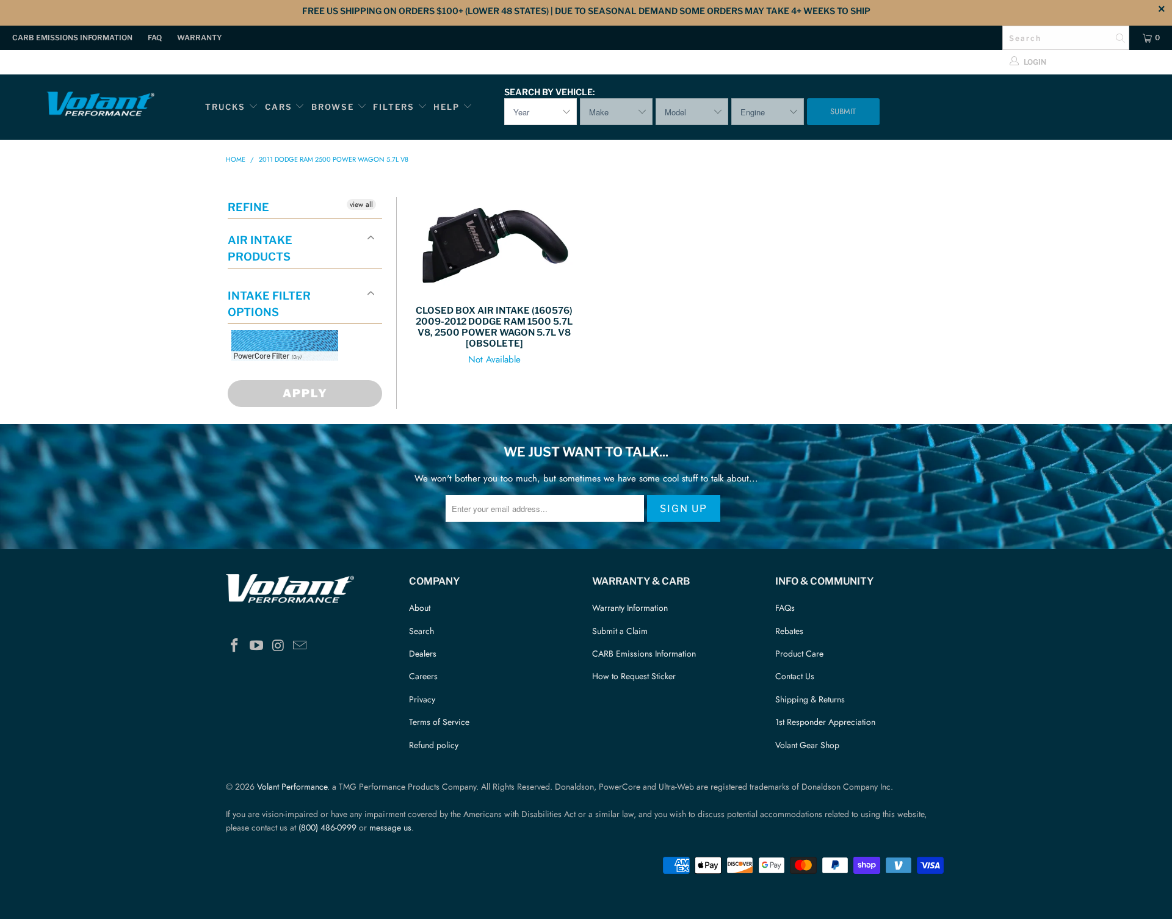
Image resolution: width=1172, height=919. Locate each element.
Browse (332, 107)
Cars (278, 107)
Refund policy (433, 745)
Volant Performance (292, 786)
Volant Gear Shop (807, 745)
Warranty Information (630, 608)
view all (361, 204)
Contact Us (794, 676)
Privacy (422, 699)
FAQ (155, 37)
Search (421, 631)
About (419, 608)
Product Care (799, 653)
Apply (305, 393)
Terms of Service (439, 722)
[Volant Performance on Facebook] (235, 646)
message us (390, 827)
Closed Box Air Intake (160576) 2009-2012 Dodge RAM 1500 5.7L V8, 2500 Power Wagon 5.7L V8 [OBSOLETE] (494, 245)
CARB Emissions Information (72, 37)
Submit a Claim (620, 631)
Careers (423, 676)
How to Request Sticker (634, 676)
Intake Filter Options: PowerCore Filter (281, 375)
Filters (395, 107)
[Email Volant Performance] (300, 646)
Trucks (225, 107)
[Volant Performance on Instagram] (278, 646)
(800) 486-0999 (327, 827)
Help (446, 107)
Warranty (199, 37)
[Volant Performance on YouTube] (257, 646)
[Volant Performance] (99, 105)
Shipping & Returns (810, 699)
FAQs (785, 608)
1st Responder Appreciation (825, 722)
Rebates (789, 631)
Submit (843, 111)
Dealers (422, 653)
